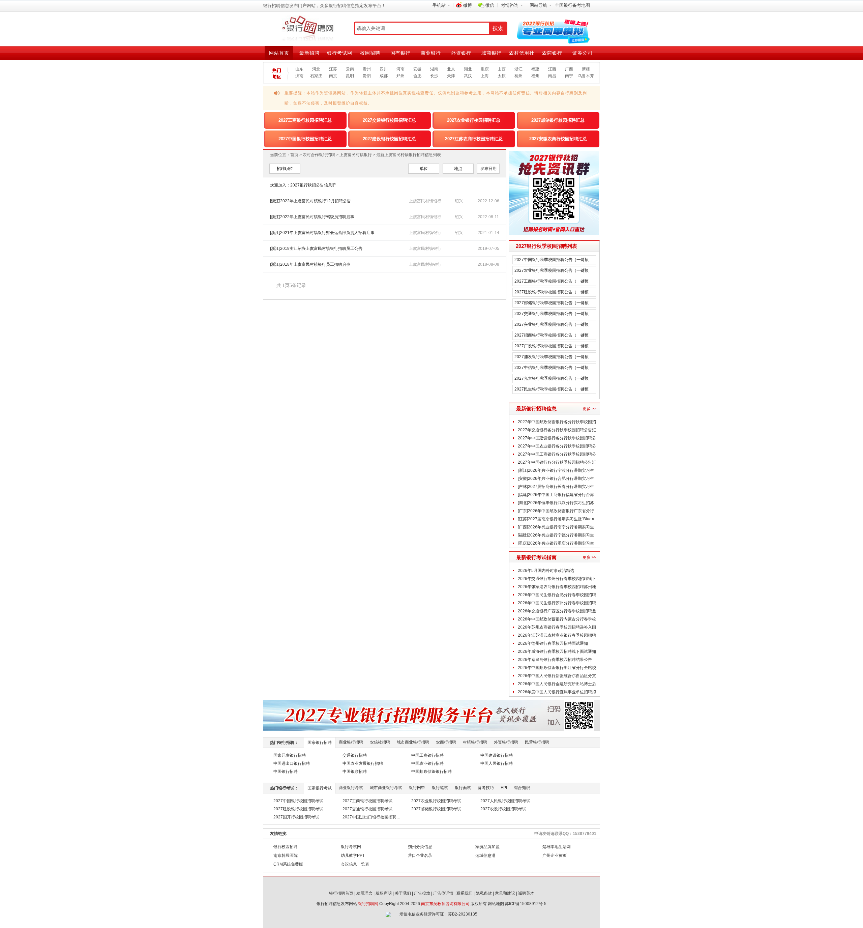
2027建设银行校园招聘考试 (298, 809)
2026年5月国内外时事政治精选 (546, 570)
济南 (299, 76)
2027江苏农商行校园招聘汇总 (474, 138)
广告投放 (422, 893)
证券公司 (582, 53)
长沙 (434, 76)
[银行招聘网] (307, 28)
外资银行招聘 (506, 742)
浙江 (518, 69)
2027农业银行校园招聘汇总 (473, 120)
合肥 (417, 76)
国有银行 (400, 53)
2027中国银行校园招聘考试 (298, 801)
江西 (552, 69)
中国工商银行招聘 (427, 755)
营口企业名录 (420, 855)
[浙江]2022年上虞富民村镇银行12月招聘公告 (310, 201)
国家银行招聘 (319, 742)
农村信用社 (521, 53)
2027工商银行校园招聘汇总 (305, 120)
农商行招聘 (446, 742)
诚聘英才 (526, 893)
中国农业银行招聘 (427, 763)
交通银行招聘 (355, 755)
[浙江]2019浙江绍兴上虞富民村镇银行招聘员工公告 (316, 248)
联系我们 (464, 893)
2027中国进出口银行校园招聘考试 (374, 817)
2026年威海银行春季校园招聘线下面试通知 (557, 651)
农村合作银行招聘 (319, 154)
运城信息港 (485, 855)
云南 (350, 69)
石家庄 (316, 76)
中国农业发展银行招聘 (363, 763)
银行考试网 (339, 53)
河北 (316, 69)
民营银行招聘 (537, 742)
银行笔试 (440, 787)
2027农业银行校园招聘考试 (436, 801)
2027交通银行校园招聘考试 (367, 809)
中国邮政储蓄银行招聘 (431, 771)
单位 (424, 168)
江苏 (333, 69)
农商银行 (552, 53)
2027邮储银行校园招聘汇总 (558, 120)
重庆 (485, 69)
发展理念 (364, 893)
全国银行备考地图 (572, 5)
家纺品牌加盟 (487, 846)
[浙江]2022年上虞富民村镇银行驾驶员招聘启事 (312, 216)
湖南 (434, 69)
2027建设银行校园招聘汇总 (389, 138)
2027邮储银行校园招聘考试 (436, 809)
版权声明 (384, 893)
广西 (569, 69)
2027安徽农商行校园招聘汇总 (558, 138)
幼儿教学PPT (353, 855)
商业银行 (431, 53)
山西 (502, 69)
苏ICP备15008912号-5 (525, 903)
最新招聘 (309, 53)
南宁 (569, 76)
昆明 (350, 76)
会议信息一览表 (355, 864)
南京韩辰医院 (285, 855)
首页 (294, 154)
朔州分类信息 (420, 846)
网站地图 (496, 903)
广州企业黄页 (554, 855)
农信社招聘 (380, 742)
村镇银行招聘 (475, 742)
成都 (384, 76)
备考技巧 (486, 787)
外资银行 (461, 53)
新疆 (586, 69)
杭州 (518, 76)
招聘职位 (285, 168)
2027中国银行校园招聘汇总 (305, 138)
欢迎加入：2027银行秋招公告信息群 (303, 185)
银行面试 (463, 787)
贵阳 (367, 76)
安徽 (417, 69)
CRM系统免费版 (288, 864)
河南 (400, 69)
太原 (502, 76)
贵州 (367, 69)
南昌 (552, 76)
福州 (535, 76)
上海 (485, 76)
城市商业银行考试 (386, 787)
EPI (504, 787)
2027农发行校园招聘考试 (503, 809)
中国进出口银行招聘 (291, 763)
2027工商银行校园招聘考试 (367, 801)
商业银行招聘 (351, 742)
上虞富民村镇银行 (355, 154)
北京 (451, 69)
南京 (333, 76)
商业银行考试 (351, 787)
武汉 (468, 76)
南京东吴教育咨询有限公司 (445, 903)
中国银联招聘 (355, 771)
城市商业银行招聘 (413, 742)
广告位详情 (443, 893)
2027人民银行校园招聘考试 (505, 801)
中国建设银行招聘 (496, 755)
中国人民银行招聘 (496, 763)
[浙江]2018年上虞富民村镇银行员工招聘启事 (310, 264)
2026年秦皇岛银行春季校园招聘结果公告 (555, 659)
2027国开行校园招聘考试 (296, 817)
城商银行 (491, 53)
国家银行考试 (319, 788)
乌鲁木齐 (586, 76)
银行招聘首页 (341, 893)
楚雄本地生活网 (556, 846)
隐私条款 (484, 893)
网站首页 (279, 53)
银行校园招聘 (285, 846)
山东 (299, 69)
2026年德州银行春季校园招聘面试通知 (553, 643)
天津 (451, 76)
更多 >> (589, 408)
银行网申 (417, 787)
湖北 (468, 69)
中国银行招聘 (285, 771)
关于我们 (403, 893)
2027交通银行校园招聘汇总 (389, 120)
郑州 (400, 76)
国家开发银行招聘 (289, 755)
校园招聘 (370, 53)
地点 (458, 168)
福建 (535, 69)
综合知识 (522, 787)
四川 (384, 69)
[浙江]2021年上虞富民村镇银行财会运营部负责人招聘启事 (322, 232)
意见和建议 (505, 893)
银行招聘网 (368, 903)
